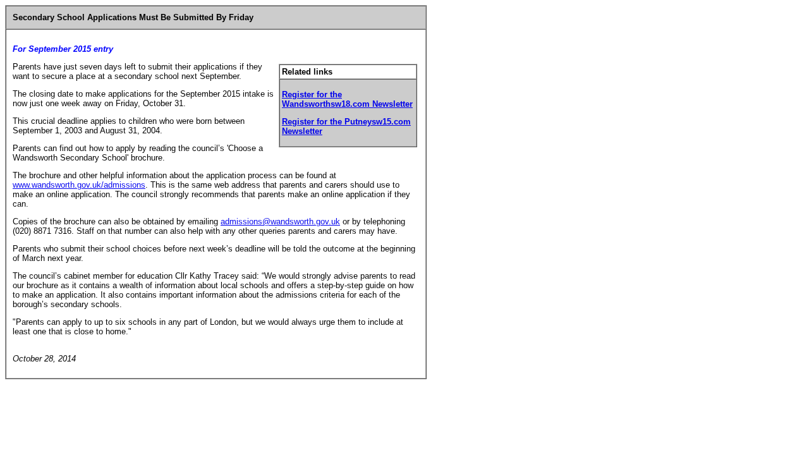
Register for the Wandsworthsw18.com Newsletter (347, 99)
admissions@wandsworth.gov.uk (280, 221)
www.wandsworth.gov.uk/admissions (79, 185)
